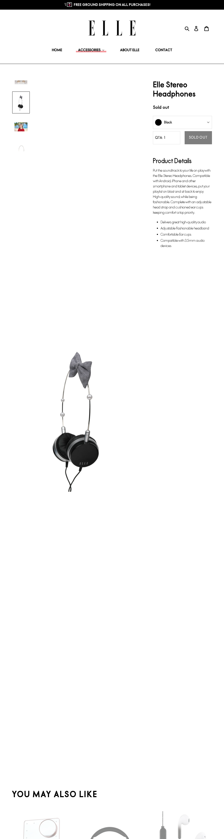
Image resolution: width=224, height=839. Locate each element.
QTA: (159, 137)
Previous (9, 416)
